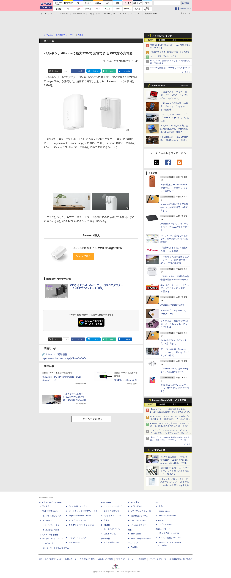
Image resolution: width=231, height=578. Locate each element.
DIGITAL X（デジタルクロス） (82, 525)
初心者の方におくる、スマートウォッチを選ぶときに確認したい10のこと (174, 471)
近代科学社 (105, 538)
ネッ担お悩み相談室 (50, 530)
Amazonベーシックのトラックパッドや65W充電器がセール (174, 226)
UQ (90, 13)
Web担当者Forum (50, 511)
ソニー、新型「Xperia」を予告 (163, 56)
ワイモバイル (79, 13)
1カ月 (185, 40)
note (111, 71)
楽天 (98, 13)
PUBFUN (160, 520)
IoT (139, 13)
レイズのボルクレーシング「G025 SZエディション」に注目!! (174, 117)
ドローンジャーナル (50, 525)
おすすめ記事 (158, 450)
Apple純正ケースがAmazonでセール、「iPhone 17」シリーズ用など (174, 187)
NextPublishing (75, 542)
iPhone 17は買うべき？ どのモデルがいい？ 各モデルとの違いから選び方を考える (174, 482)
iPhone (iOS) (109, 13)
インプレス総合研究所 (51, 516)
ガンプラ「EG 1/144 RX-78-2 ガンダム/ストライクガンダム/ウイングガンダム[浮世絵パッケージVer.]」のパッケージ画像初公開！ (170, 433)
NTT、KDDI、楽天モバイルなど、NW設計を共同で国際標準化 (174, 238)
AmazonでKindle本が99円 (173, 305)
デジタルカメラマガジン (52, 538)
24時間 (162, 40)
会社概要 (142, 559)
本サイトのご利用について (50, 559)
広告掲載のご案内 (87, 559)
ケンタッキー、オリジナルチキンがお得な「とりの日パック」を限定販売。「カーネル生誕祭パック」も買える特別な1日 (170, 419)
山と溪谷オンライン (112, 529)
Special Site (158, 85)
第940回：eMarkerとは (125, 380)
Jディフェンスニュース (141, 511)
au (52, 13)
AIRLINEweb (136, 506)
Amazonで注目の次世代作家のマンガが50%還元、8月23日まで (174, 207)
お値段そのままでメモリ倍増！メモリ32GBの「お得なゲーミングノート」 (174, 95)
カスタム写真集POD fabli (170, 538)
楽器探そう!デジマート (113, 511)
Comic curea (164, 511)
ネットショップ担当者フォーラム (83, 511)
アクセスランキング (162, 36)
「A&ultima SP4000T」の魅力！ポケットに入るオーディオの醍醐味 (174, 106)
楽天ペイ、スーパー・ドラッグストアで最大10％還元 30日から (174, 288)
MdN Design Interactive (141, 538)
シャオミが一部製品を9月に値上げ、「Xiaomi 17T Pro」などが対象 (174, 324)
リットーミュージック (113, 506)
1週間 (174, 40)
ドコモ (44, 13)
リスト (66, 71)
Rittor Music (106, 502)
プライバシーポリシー (125, 559)
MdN (130, 530)
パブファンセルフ (166, 524)
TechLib (134, 547)
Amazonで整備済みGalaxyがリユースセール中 (170, 68)
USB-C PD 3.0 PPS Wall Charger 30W (97, 248)
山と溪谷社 (105, 525)
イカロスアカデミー (139, 525)
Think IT (45, 506)
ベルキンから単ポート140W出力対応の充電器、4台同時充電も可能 (74, 397)
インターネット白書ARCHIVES (55, 548)
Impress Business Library (80, 516)
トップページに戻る (91, 419)
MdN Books (136, 534)
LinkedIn (127, 71)
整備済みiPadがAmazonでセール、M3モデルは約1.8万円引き (174, 388)
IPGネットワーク (163, 529)
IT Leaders (47, 520)
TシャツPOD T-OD (112, 516)
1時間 (150, 40)
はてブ (95, 71)
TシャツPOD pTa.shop (169, 533)
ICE (157, 502)
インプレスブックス (77, 538)
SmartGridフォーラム (78, 506)
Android (123, 13)
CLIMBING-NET (110, 534)
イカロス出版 (133, 502)
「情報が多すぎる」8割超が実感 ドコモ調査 (169, 52)
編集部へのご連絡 (105, 559)
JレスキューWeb (138, 520)
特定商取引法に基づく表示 (181, 559)
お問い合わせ (70, 559)
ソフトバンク (63, 13)
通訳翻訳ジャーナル (139, 516)
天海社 (161, 506)
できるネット (48, 543)
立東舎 (106, 520)
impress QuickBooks (167, 516)
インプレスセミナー (77, 520)
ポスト (57, 71)
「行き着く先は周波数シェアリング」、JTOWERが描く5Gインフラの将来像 (174, 260)
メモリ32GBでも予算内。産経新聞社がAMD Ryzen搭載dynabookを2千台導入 (174, 128)
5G (132, 13)
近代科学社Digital (111, 542)
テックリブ (133, 543)
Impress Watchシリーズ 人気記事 (169, 400)
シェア (79, 71)
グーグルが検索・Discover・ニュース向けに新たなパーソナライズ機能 (174, 352)
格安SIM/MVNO (151, 13)
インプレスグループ (157, 559)
